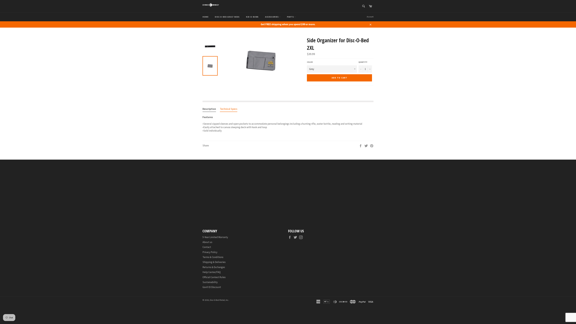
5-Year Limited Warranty (215, 237)
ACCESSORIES (272, 16)
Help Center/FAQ (211, 272)
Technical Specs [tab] (228, 109)
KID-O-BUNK (252, 16)
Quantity (362, 62)
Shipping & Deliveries (214, 262)
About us (207, 242)
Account (370, 16)
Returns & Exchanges (213, 267)
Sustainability (210, 282)
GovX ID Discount (211, 287)
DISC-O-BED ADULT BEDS (227, 16)
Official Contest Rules (214, 277)
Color (310, 62)
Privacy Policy (209, 252)
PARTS (290, 16)
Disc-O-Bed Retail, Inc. (219, 300)
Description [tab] (209, 109)
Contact (206, 247)
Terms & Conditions (212, 257)
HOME (205, 16)
